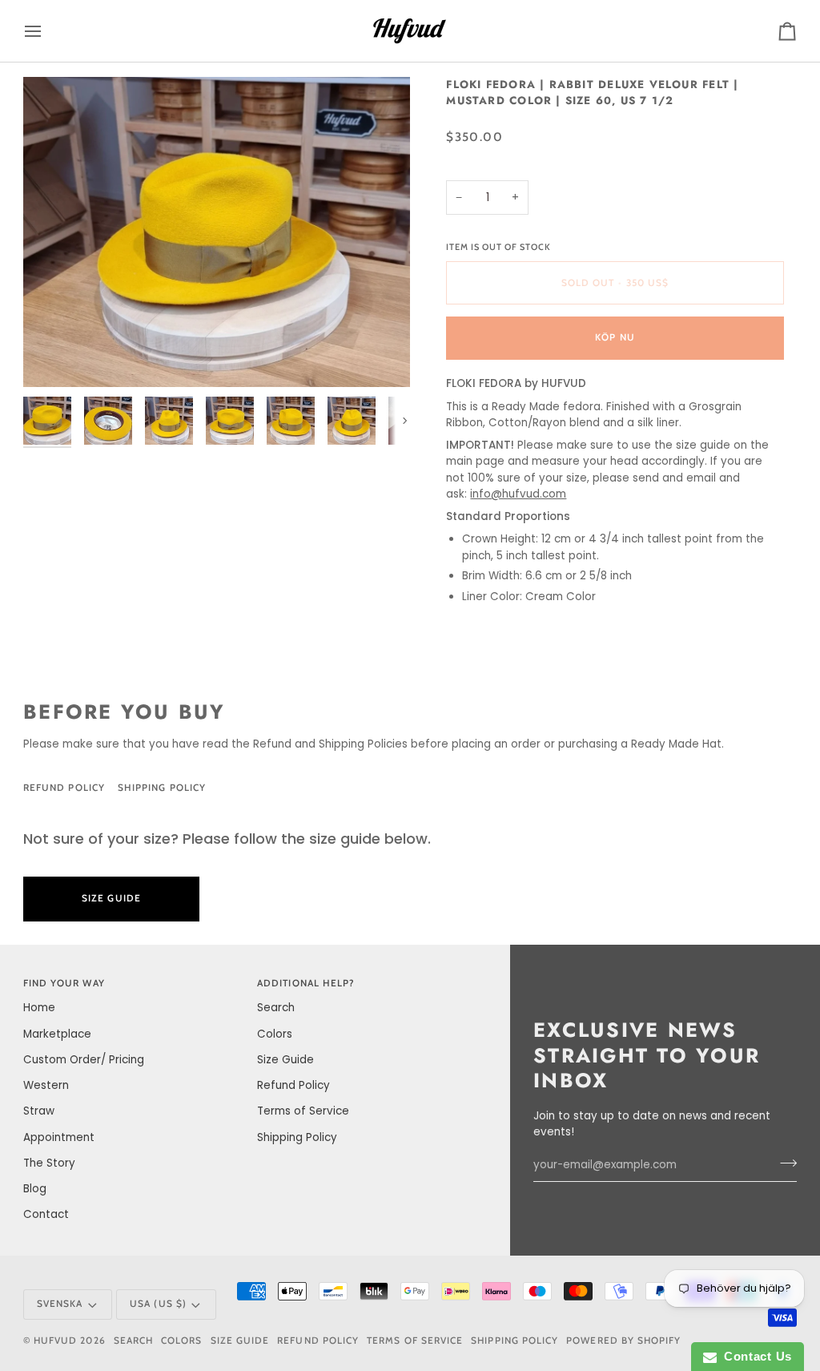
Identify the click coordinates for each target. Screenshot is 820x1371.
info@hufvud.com (518, 494)
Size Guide (282, 787)
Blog (34, 1188)
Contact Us (754, 1356)
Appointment (58, 1137)
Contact (46, 1214)
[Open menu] (47, 31)
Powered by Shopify (623, 1340)
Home (39, 1007)
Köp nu (614, 337)
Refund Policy (64, 787)
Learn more (279, 898)
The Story (49, 1163)
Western (46, 1085)
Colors (274, 1034)
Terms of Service (303, 1111)
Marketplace (57, 1034)
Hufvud (55, 1340)
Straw (38, 1111)
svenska (59, 1303)
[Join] (783, 1162)
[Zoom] (216, 232)
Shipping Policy (162, 787)
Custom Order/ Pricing (83, 1059)
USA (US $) (158, 1303)
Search (276, 1007)
